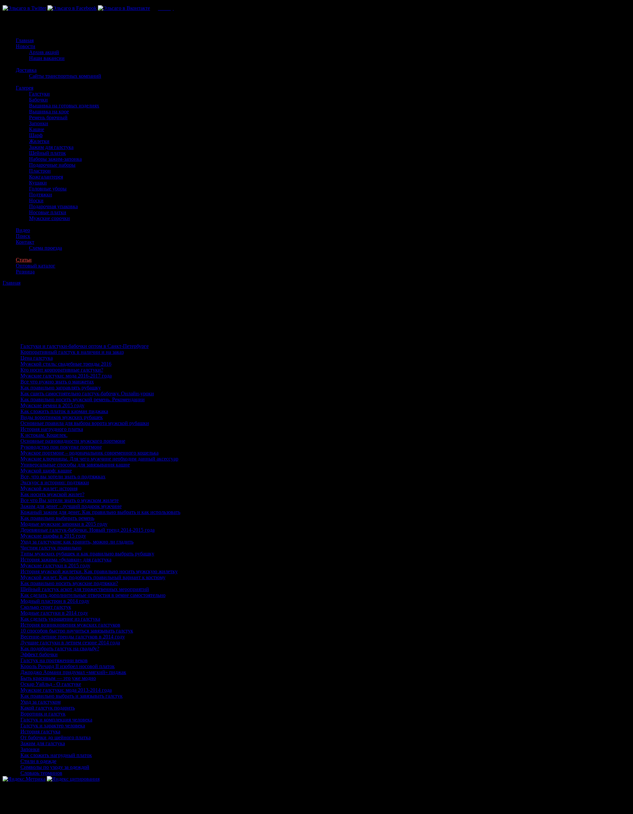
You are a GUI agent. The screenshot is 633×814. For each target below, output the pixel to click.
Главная (25, 40)
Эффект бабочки (39, 654)
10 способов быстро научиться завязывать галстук (76, 630)
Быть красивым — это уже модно (58, 678)
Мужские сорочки (49, 218)
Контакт (25, 242)
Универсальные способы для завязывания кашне (75, 464)
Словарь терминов (41, 773)
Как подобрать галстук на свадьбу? (59, 648)
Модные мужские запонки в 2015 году (63, 524)
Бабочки (38, 99)
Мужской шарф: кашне (46, 470)
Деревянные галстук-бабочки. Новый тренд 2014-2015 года (87, 530)
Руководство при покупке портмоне (61, 447)
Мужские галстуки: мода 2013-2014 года (66, 690)
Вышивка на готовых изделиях (64, 105)
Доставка (26, 70)
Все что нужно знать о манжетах (57, 381)
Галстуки (39, 94)
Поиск (23, 236)
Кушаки (38, 182)
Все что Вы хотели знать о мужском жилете (69, 500)
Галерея (24, 88)
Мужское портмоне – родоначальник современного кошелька (89, 453)
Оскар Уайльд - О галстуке (50, 684)
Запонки (38, 123)
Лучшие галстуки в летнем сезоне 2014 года (70, 642)
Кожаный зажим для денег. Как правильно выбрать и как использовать (100, 512)
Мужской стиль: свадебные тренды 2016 (65, 364)
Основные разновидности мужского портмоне (72, 441)
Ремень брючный (48, 117)
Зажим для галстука (51, 147)
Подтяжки (40, 194)
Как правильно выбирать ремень (57, 518)
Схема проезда (45, 248)
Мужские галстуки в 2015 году (55, 565)
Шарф (36, 135)
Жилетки (39, 141)
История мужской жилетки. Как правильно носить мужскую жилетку (99, 571)
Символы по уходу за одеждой (54, 767)
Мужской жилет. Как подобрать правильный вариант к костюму (93, 577)
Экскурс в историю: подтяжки (54, 482)
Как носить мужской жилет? (52, 494)
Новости (25, 46)
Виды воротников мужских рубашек (61, 417)
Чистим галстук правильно (50, 547)
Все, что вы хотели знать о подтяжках (63, 476)
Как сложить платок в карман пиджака (64, 411)
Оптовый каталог (35, 265)
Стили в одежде (38, 761)
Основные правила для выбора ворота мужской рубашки (84, 423)
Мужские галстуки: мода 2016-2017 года (66, 376)
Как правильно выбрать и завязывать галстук (71, 696)
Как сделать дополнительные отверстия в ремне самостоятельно (93, 595)
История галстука (40, 731)
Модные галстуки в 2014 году (54, 613)
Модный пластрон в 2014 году (54, 601)
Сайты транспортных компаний (65, 76)
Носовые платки (47, 212)
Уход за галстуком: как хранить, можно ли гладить (77, 542)
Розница (25, 271)
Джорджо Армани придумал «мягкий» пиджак (73, 672)
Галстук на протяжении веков (54, 660)
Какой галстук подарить (47, 708)
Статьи (24, 260)
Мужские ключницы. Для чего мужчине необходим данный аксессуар (99, 459)
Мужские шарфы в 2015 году (53, 536)
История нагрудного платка (51, 429)
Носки (36, 200)
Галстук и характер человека (52, 725)
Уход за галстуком (40, 702)
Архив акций (44, 52)
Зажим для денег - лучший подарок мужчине (71, 506)
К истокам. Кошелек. (44, 435)
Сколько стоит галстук (45, 607)
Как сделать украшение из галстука (60, 619)
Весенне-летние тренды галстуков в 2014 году (72, 636)
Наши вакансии (47, 58)
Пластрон (40, 171)
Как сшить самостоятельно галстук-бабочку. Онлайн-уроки (87, 393)
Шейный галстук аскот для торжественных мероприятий (84, 589)
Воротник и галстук (43, 713)
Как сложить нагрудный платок (56, 755)
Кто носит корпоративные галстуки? (61, 370)
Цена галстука (36, 358)
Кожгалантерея (46, 177)
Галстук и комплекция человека (56, 719)
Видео (23, 230)
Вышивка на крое (49, 111)
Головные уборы (48, 188)
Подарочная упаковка (53, 206)
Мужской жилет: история (48, 488)
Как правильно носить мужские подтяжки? (69, 583)
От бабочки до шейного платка (55, 737)
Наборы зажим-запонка (55, 159)
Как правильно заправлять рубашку (60, 387)
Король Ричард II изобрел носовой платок (67, 666)
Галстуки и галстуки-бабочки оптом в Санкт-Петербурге (84, 346)
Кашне (36, 129)
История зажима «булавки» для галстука (65, 559)
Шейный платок (47, 153)
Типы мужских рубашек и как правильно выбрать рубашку (87, 553)
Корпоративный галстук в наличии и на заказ (72, 352)
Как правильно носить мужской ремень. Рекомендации (82, 399)
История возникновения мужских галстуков (70, 625)
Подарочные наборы (52, 165)
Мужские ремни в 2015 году (52, 405)
